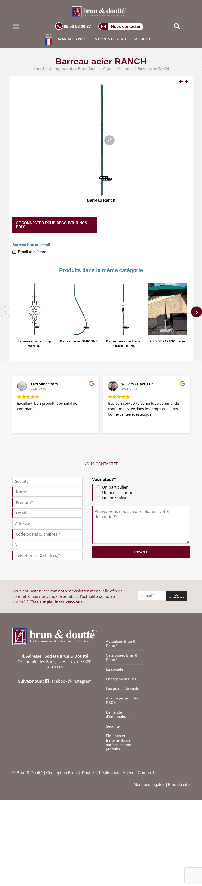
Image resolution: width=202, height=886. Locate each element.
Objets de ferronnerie (118, 69)
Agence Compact (138, 772)
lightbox (104, 137)
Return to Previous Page (186, 62)
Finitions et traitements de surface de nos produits (118, 742)
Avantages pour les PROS (122, 700)
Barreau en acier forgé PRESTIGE (34, 343)
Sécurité (113, 726)
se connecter (30, 222)
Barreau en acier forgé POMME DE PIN (123, 343)
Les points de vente (109, 39)
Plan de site (179, 784)
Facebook (58, 681)
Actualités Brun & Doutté (120, 643)
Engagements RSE (121, 678)
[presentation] (5, 311)
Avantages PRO (71, 39)
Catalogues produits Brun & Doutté (73, 69)
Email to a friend (32, 252)
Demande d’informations (118, 714)
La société (143, 39)
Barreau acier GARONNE (79, 341)
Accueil (38, 69)
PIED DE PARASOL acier (167, 341)
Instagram (82, 681)
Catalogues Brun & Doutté (121, 657)
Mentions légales (149, 784)
